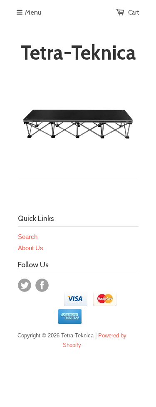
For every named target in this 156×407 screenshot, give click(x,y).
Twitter (24, 285)
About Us (30, 247)
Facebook (42, 285)
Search (27, 236)
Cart (133, 12)
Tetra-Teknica (78, 52)
